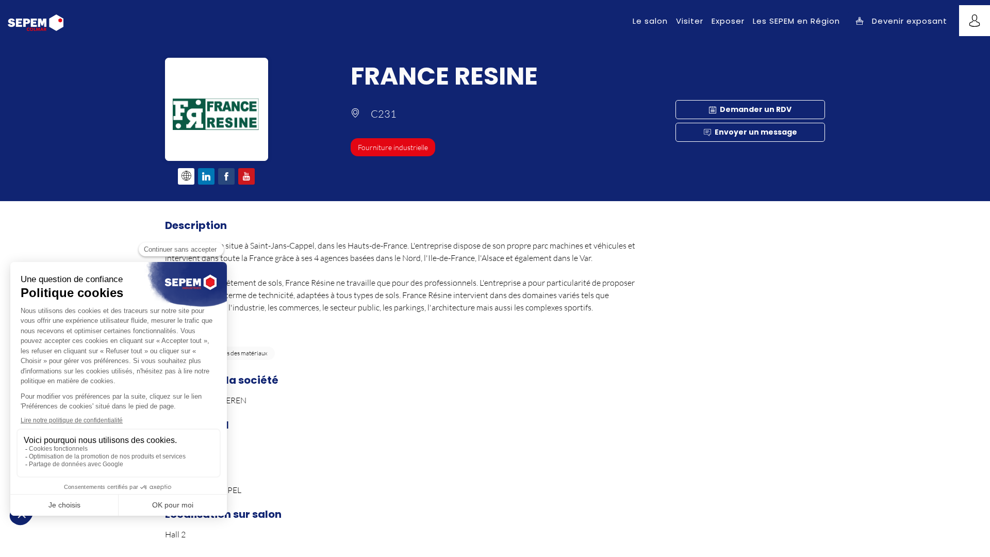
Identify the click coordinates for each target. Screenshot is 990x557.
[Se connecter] (974, 20)
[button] (901, 21)
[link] (650, 20)
